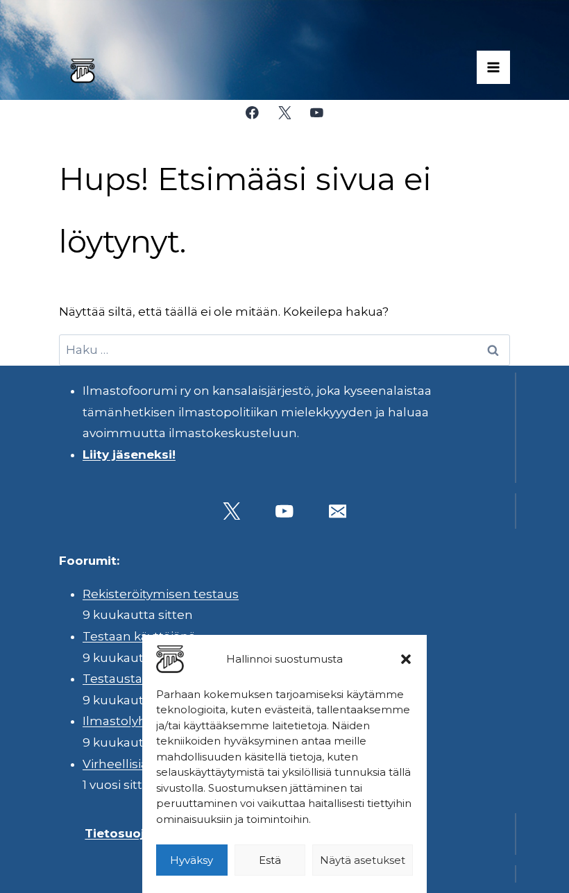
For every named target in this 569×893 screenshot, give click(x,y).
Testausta (112, 679)
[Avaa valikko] (493, 67)
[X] (284, 113)
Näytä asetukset (362, 860)
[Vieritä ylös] (520, 872)
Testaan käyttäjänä (139, 636)
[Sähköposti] (337, 511)
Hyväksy (191, 860)
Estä (270, 860)
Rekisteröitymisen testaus (161, 594)
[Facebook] (252, 113)
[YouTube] (317, 113)
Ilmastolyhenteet (135, 721)
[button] (406, 659)
